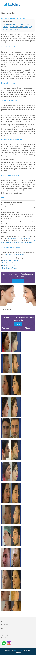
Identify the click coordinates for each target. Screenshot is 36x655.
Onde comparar (15, 29)
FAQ (30, 27)
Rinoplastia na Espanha (10, 263)
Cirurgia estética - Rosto (13, 18)
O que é (5, 24)
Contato (18, 324)
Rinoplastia (22, 18)
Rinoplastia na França (9, 268)
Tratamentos (4, 635)
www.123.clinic (18, 650)
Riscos (25, 27)
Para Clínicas (5, 631)
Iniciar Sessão (5, 638)
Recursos (6, 29)
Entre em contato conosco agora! (10, 621)
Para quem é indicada (16, 24)
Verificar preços (18, 281)
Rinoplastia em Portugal (10, 260)
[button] (31, 4)
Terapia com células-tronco (24, 242)
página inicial (4, 18)
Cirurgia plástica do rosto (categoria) (19, 238)
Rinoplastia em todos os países (15, 254)
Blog (2, 628)
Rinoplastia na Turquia (9, 265)
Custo (20, 27)
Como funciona (5, 624)
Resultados (13, 27)
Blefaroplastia (10, 242)
